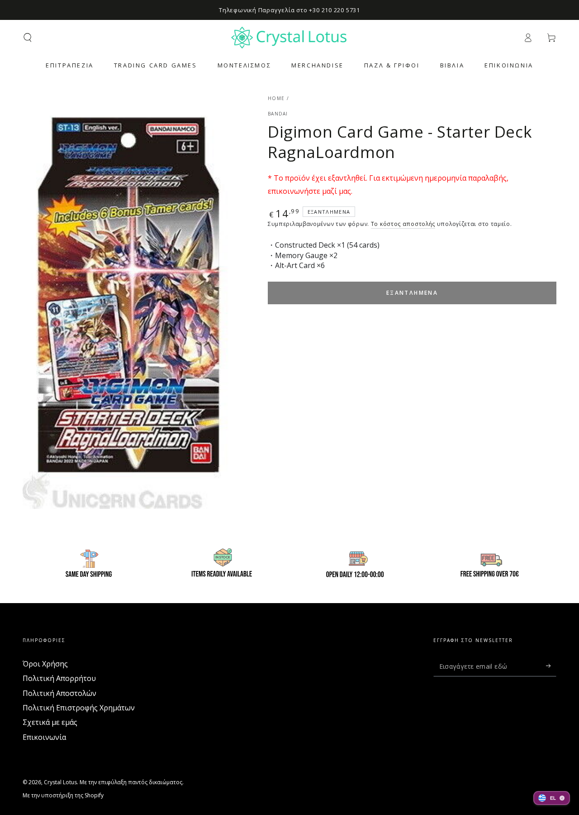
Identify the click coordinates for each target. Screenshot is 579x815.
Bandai (278, 113)
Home (276, 98)
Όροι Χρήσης (45, 664)
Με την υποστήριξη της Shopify (63, 795)
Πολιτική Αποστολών (59, 693)
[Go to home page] (289, 37)
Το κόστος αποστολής (403, 224)
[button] (27, 38)
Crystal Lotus (60, 782)
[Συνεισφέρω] (551, 666)
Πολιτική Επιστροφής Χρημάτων (79, 708)
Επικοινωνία (44, 737)
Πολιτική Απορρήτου (59, 678)
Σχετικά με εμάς (50, 722)
